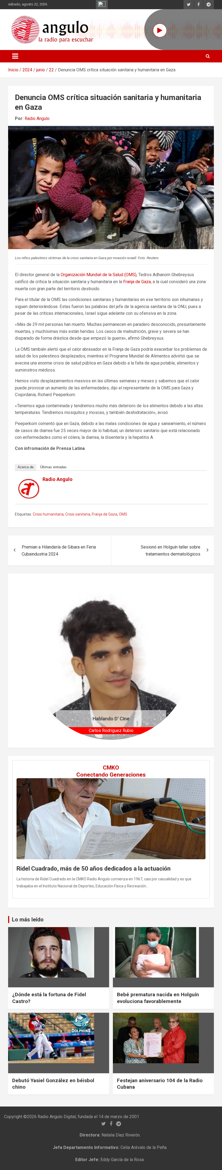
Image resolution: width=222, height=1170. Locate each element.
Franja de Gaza (137, 281)
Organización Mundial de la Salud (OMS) (98, 274)
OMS (123, 514)
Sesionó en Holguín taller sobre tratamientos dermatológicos (170, 550)
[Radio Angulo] (29, 482)
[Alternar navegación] (15, 56)
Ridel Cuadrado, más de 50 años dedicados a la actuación (94, 868)
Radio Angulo (37, 118)
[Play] (160, 30)
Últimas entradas (53, 467)
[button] (44, 661)
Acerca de (26, 467)
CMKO (111, 767)
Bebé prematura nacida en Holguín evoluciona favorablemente (158, 997)
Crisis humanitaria (48, 514)
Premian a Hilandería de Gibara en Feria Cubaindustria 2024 (59, 550)
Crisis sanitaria (77, 514)
